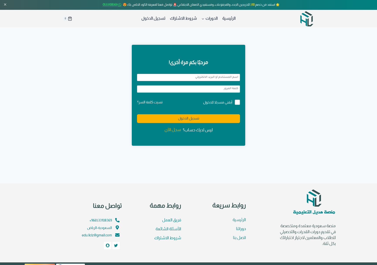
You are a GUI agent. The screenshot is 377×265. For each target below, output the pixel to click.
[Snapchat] (107, 245)
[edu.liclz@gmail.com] (117, 235)
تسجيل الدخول (153, 19)
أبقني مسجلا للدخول (217, 102)
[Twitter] (116, 245)
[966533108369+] (117, 220)
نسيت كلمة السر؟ (150, 102)
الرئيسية (229, 19)
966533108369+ (100, 220)
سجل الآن (173, 130)
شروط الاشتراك (183, 19)
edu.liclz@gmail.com (97, 235)
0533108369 (110, 4)
